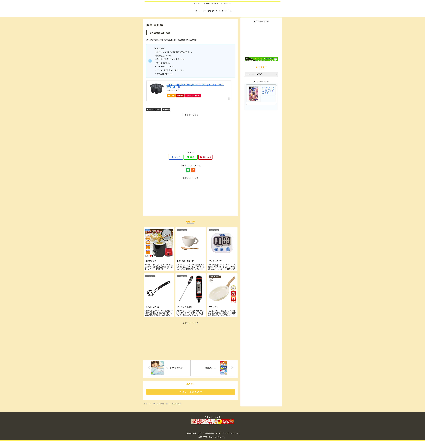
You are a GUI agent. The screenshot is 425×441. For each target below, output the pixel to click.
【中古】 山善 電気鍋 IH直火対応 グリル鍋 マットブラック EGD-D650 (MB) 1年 (195, 85)
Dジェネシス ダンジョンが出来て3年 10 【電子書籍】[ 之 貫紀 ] (268, 90)
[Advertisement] (190, 132)
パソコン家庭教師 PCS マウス (210, 433)
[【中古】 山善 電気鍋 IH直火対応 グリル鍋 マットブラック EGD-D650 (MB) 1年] (156, 88)
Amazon (171, 95)
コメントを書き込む (190, 392)
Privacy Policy (192, 433)
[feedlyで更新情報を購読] (188, 170)
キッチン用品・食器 (155, 109)
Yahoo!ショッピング (193, 95)
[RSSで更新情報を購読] (193, 170)
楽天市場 (180, 95)
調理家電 (167, 109)
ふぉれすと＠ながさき (230, 433)
